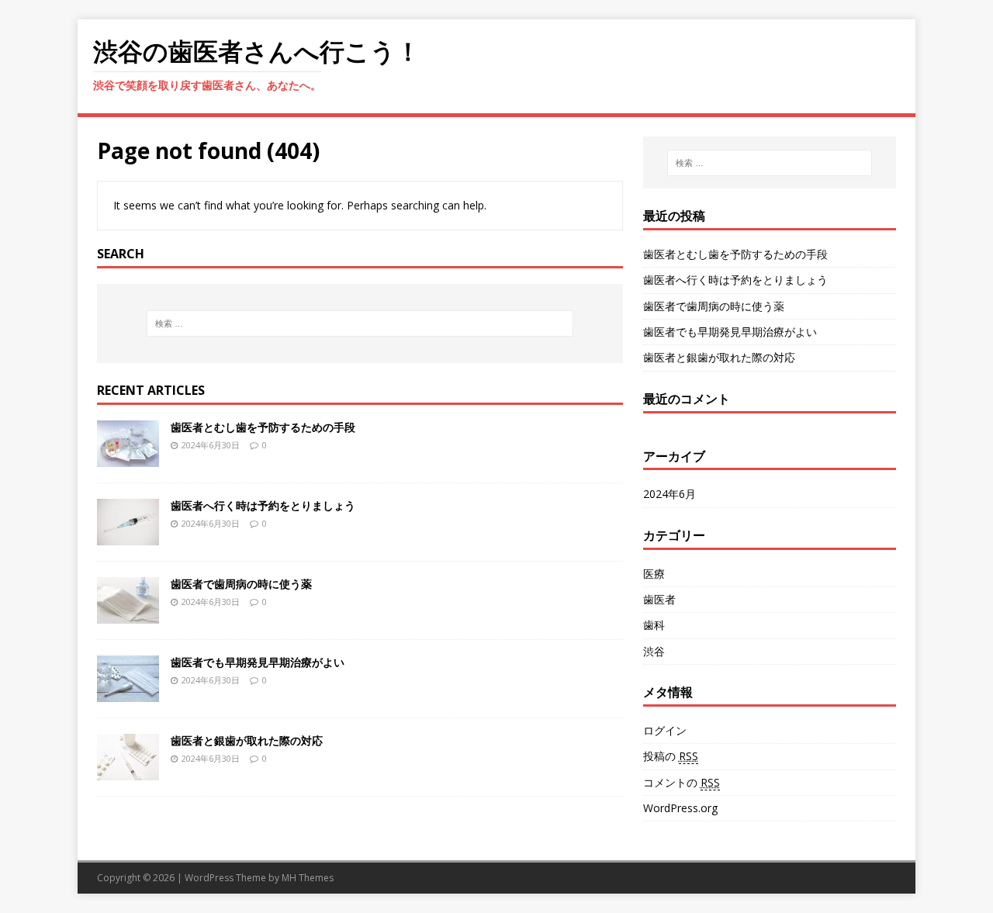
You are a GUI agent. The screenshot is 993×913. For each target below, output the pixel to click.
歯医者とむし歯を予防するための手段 (263, 427)
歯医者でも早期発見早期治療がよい (257, 662)
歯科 (654, 624)
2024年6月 (669, 493)
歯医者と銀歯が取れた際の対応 (247, 740)
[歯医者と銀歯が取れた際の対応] (128, 770)
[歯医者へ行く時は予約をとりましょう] (128, 535)
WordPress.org (680, 808)
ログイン (665, 730)
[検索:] (360, 323)
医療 (654, 573)
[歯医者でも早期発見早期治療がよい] (128, 692)
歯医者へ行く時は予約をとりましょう (263, 505)
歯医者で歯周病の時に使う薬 (241, 583)
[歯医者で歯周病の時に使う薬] (128, 614)
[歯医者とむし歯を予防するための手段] (128, 457)
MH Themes (308, 877)
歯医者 (659, 599)
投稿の (670, 756)
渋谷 (654, 651)
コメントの (681, 782)
